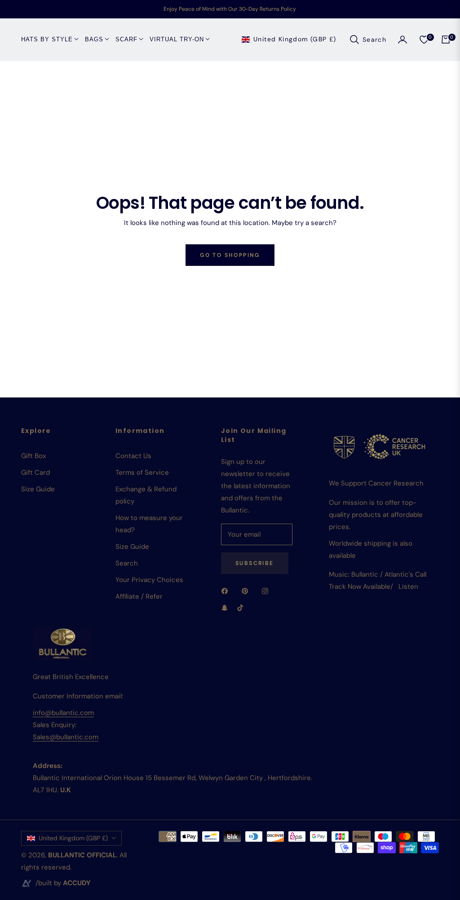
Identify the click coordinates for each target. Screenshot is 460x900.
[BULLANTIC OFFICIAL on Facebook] (227, 591)
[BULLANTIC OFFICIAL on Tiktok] (242, 607)
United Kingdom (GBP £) (294, 39)
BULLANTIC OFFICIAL (82, 855)
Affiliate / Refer (139, 596)
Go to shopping (230, 255)
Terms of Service (142, 472)
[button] (368, 39)
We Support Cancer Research (376, 483)
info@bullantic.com (63, 712)
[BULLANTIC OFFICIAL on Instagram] (267, 591)
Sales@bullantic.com (65, 736)
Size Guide (38, 489)
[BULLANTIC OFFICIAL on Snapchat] (224, 607)
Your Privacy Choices (149, 579)
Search (126, 563)
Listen (408, 586)
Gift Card (35, 472)
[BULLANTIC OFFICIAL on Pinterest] (247, 591)
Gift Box (33, 455)
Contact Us (133, 455)
